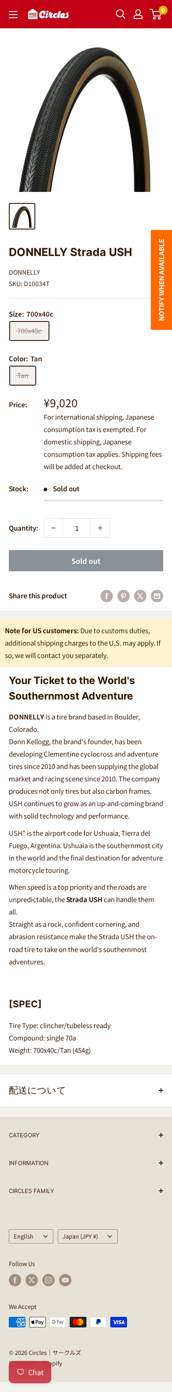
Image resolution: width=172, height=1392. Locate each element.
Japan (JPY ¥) (80, 1236)
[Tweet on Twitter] (140, 595)
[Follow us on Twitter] (32, 1280)
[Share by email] (157, 595)
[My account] (138, 14)
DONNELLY (24, 272)
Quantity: (23, 527)
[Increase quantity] (100, 528)
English (24, 1236)
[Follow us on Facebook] (15, 1280)
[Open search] (121, 14)
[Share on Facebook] (107, 595)
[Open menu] (13, 14)
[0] (155, 14)
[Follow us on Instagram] (48, 1280)
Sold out (86, 560)
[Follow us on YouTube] (65, 1280)
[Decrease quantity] (53, 528)
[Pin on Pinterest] (123, 595)
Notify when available (161, 280)
